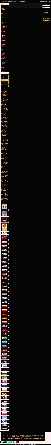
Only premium (45, 8)
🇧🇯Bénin (3, 14)
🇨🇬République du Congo (4, 19)
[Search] (48, 1)
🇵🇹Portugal (3, 57)
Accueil (3, 1)
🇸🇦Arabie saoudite (4, 59)
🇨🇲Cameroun (4, 23)
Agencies (9, 1)
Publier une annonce (22, 438)
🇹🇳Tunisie (3, 66)
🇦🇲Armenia (3, 8)
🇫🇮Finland (3, 35)
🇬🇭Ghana (3, 39)
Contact (18, 438)
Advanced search (46, 13)
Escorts (6, 1)
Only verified (45, 11)
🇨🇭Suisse (3, 21)
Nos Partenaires (41, 438)
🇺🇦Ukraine (3, 68)
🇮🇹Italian (3, 41)
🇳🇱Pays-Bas (3, 53)
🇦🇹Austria (3, 9)
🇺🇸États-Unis (4, 71)
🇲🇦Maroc (3, 46)
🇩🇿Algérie (3, 30)
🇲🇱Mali (3, 49)
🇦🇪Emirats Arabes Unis (5, 5)
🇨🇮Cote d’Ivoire (4, 22)
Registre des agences (29, 438)
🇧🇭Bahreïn (3, 13)
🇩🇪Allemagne (4, 27)
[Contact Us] (49, 1)
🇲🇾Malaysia (3, 50)
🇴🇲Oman (3, 55)
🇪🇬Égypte (3, 32)
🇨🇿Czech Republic (4, 26)
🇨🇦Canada (3, 17)
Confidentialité (35, 438)
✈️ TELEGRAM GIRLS (4, 83)
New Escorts (14, 1)
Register (42, 1)
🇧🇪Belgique (3, 12)
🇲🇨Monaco (3, 48)
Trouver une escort (8, 438)
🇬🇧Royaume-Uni (4, 37)
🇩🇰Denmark (3, 28)
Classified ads (19, 1)
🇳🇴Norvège (3, 54)
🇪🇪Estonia (3, 31)
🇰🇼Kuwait (3, 44)
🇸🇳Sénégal (3, 63)
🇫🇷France (3, 36)
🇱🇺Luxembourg (4, 45)
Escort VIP (14, 438)
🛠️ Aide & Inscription (46, 20)
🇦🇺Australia (3, 10)
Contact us (23, 1)
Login (46, 1)
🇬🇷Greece (3, 40)
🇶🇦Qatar (3, 58)
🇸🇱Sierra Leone (4, 62)
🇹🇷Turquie (3, 67)
